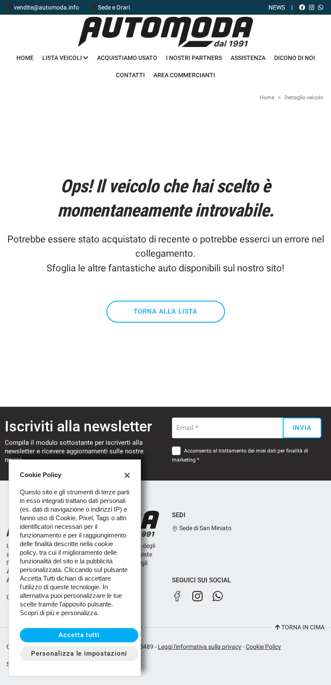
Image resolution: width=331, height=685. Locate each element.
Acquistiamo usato (127, 57)
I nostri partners (194, 57)
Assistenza (248, 57)
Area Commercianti (184, 75)
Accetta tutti (79, 635)
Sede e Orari (114, 7)
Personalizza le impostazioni (79, 653)
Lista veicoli (62, 57)
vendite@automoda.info (46, 7)
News (277, 7)
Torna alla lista (165, 311)
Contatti (130, 75)
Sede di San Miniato (204, 528)
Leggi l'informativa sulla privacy (199, 646)
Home (25, 57)
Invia (302, 428)
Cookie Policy (263, 646)
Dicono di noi (294, 57)
